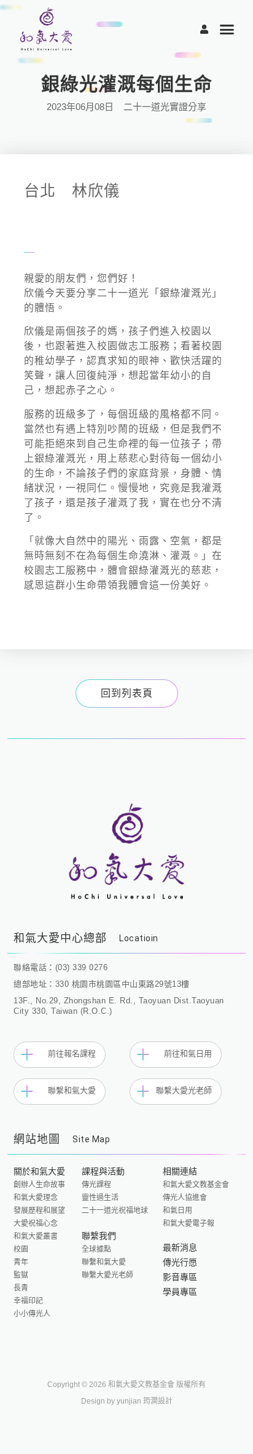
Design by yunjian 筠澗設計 (127, 1401)
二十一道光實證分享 (164, 106)
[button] (227, 29)
